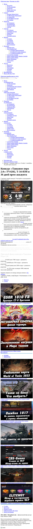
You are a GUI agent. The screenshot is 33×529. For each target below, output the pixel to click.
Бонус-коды (10, 60)
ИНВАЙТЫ (7, 357)
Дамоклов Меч (11, 25)
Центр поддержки (9, 512)
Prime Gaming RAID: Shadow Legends (17, 56)
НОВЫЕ (6, 355)
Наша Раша (10, 33)
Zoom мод (9, 8)
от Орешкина (10, 23)
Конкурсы (10, 65)
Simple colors (10, 43)
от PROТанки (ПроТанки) (14, 15)
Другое (8, 151)
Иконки (7, 122)
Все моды (9, 5)
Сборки (9, 91)
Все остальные (11, 44)
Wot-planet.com (8, 160)
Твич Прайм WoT (12, 49)
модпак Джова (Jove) (12, 14)
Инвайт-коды (10, 47)
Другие (9, 27)
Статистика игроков (12, 54)
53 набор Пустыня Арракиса (18, 52)
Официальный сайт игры (11, 510)
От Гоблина (10, 30)
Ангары (9, 70)
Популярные (10, 11)
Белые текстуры (11, 10)
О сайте (6, 506)
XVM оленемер (11, 7)
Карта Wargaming (11, 59)
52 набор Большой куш (16, 53)
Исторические (11, 24)
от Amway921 (11, 17)
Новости (9, 66)
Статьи (9, 62)
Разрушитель (10, 108)
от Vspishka (10, 20)
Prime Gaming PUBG (12, 57)
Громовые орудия (12, 31)
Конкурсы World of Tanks (11, 161)
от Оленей (10, 40)
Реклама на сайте (14, 1)
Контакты (6, 507)
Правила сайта (8, 509)
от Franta (9, 39)
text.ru (22, 222)
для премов (10, 41)
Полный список (11, 36)
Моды (8, 81)
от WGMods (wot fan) (13, 18)
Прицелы (8, 101)
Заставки (9, 69)
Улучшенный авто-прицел (14, 86)
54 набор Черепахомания (17, 50)
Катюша (9, 34)
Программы (10, 68)
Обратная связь (5, 1)
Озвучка (8, 112)
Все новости (4, 352)
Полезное (7, 132)
